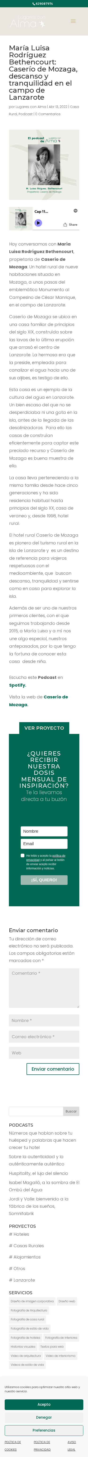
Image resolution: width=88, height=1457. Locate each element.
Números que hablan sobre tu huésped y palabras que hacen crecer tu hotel (42, 1140)
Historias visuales (23, 1347)
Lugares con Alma (31, 106)
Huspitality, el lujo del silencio (38, 1173)
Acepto (44, 1404)
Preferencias (44, 1430)
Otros (19, 1268)
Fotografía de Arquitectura (29, 1310)
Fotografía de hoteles (25, 1338)
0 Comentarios (48, 114)
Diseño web (67, 1301)
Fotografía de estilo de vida (30, 1328)
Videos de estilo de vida (27, 1365)
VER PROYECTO (44, 728)
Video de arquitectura (26, 1356)
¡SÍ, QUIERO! (44, 880)
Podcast (26, 114)
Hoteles (21, 1234)
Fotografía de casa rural (27, 1319)
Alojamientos (27, 1257)
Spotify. (17, 685)
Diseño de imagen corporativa (32, 1301)
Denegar (44, 1417)
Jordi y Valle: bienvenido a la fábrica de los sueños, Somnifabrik (39, 1206)
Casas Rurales (29, 1246)
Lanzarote (24, 1280)
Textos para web (52, 1347)
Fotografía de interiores (61, 1338)
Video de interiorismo (61, 1356)
